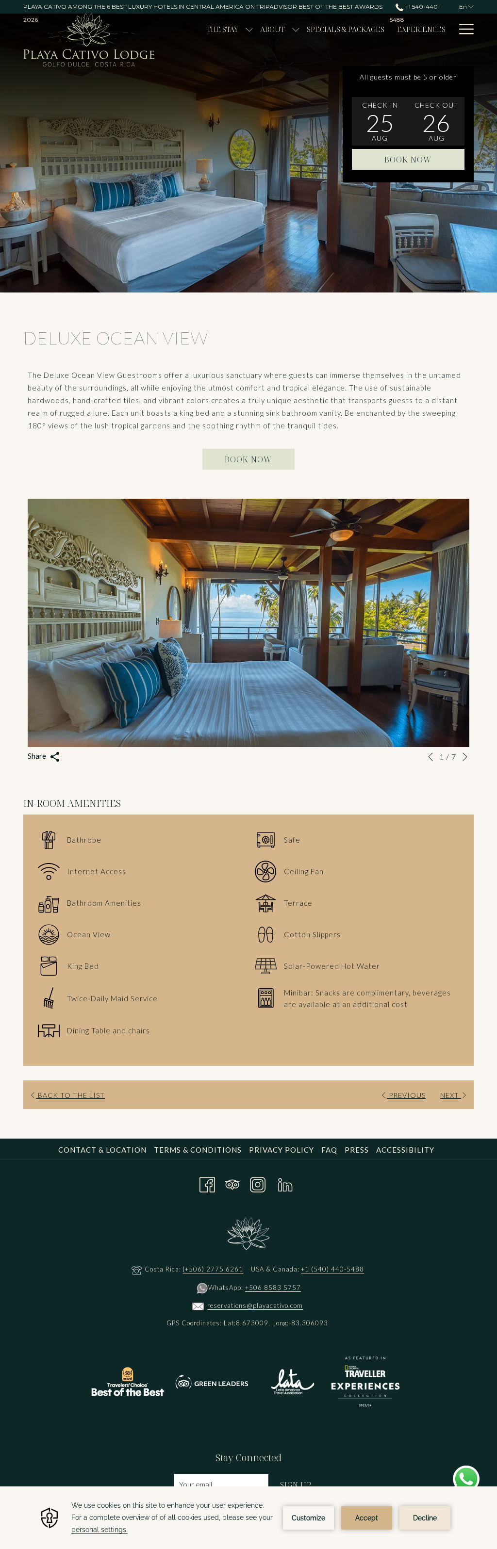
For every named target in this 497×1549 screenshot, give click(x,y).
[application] (248, 1517)
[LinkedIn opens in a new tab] (285, 1182)
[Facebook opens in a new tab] (207, 1182)
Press (357, 1149)
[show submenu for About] (295, 29)
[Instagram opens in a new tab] (257, 1182)
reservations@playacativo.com (255, 1305)
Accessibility (405, 1149)
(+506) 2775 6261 (212, 1269)
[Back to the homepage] (88, 40)
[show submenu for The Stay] (249, 29)
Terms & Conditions (198, 1149)
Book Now (408, 159)
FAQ (329, 1149)
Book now (248, 459)
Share (38, 755)
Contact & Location (102, 1149)
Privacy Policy (281, 1149)
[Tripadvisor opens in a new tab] (232, 1182)
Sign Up (296, 1484)
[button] (380, 121)
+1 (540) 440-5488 (332, 1269)
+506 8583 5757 (273, 1287)
